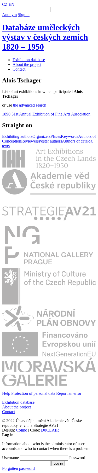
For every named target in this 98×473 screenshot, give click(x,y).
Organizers (41, 136)
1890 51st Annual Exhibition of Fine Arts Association (46, 114)
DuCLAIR (50, 430)
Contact (19, 69)
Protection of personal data (33, 393)
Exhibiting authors (17, 136)
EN (11, 4)
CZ (5, 4)
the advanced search (29, 105)
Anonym (9, 14)
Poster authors (50, 141)
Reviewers (30, 141)
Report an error (68, 393)
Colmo (21, 430)
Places (55, 136)
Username (10, 457)
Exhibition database (29, 59)
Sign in (24, 14)
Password (77, 457)
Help (6, 393)
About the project (27, 64)
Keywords (69, 136)
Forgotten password (18, 468)
